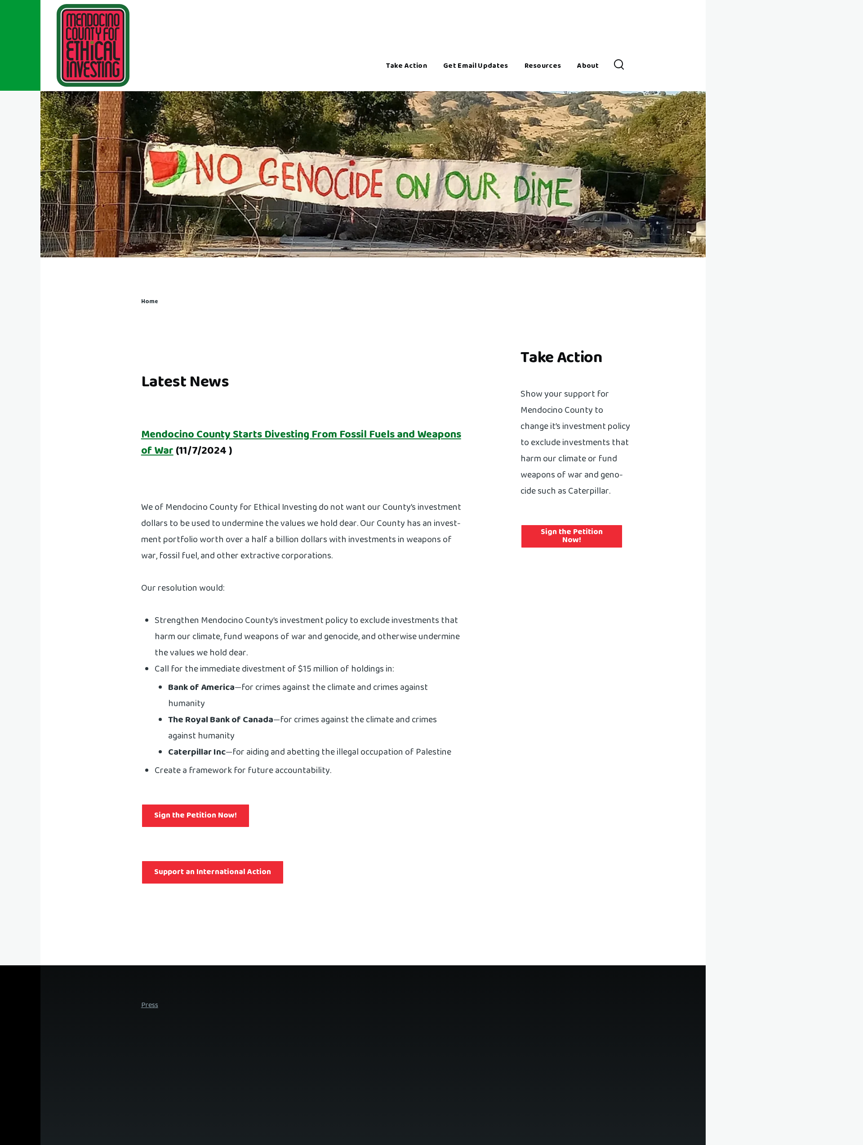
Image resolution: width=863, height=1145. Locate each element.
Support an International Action (212, 872)
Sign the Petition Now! (195, 815)
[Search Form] (619, 66)
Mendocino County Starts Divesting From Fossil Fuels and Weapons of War (301, 443)
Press (149, 1005)
